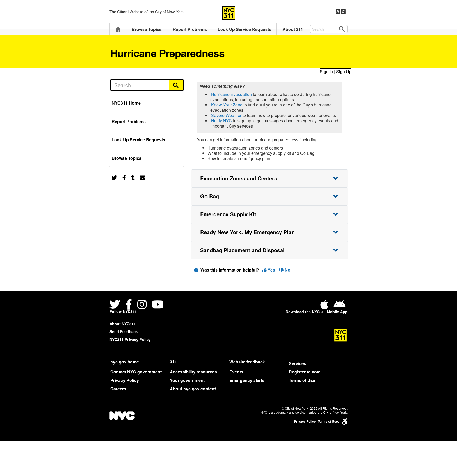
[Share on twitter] (114, 177)
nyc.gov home (124, 362)
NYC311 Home (126, 103)
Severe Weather (226, 115)
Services (297, 363)
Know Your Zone (227, 105)
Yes (271, 270)
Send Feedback (123, 331)
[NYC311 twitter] (115, 305)
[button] (269, 178)
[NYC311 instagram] (142, 305)
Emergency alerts (246, 380)
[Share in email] (143, 177)
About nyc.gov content (193, 389)
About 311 (292, 29)
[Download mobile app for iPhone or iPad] (325, 306)
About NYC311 (122, 323)
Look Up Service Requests (244, 29)
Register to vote (305, 372)
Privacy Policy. (305, 421)
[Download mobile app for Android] (339, 306)
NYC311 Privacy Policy (130, 339)
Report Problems (190, 29)
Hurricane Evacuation (231, 94)
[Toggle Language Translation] (341, 12)
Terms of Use (302, 380)
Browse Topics (147, 29)
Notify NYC (221, 121)
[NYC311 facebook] (128, 305)
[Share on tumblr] (133, 177)
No (287, 270)
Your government (187, 380)
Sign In (326, 71)
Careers (118, 389)
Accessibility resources (193, 372)
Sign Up (343, 71)
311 (173, 362)
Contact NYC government (136, 372)
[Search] (176, 85)
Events (236, 372)
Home (118, 29)
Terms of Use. (328, 421)
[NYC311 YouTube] (158, 305)
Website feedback (247, 362)
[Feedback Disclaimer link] (196, 270)
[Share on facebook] (124, 177)
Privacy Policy (124, 380)
